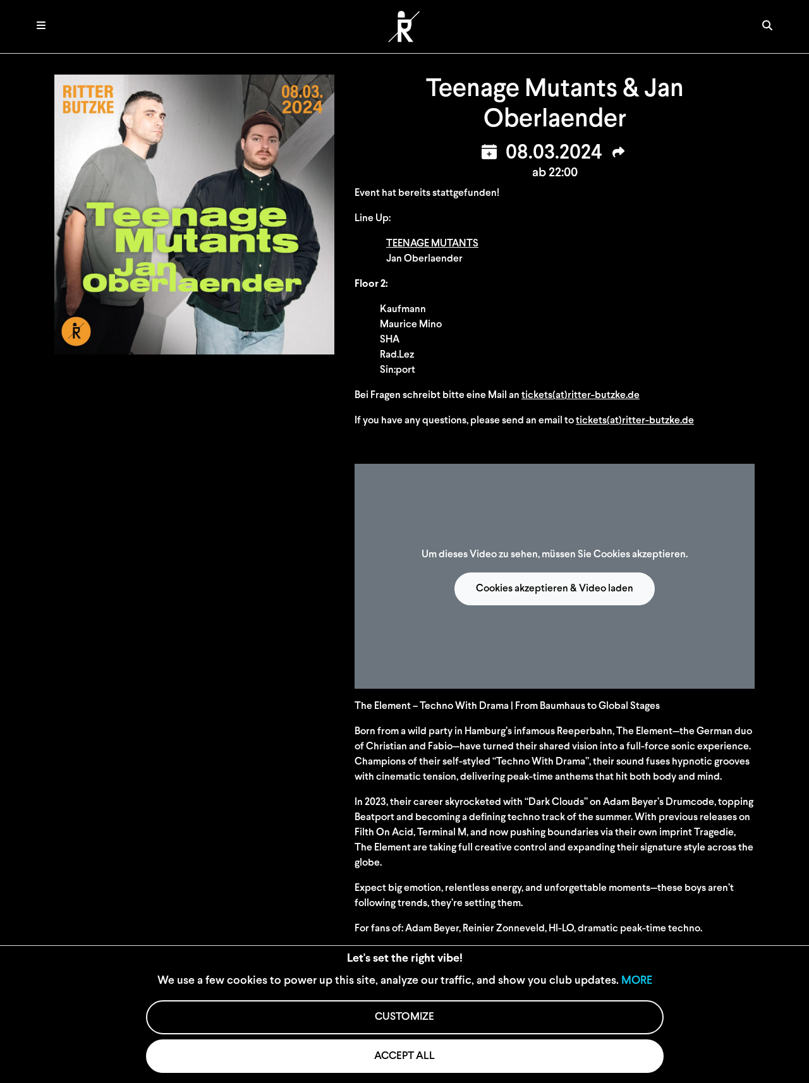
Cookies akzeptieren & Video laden (554, 589)
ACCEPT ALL (404, 1056)
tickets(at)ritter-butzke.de (580, 395)
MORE (636, 981)
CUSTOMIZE (404, 1017)
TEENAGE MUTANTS (432, 244)
